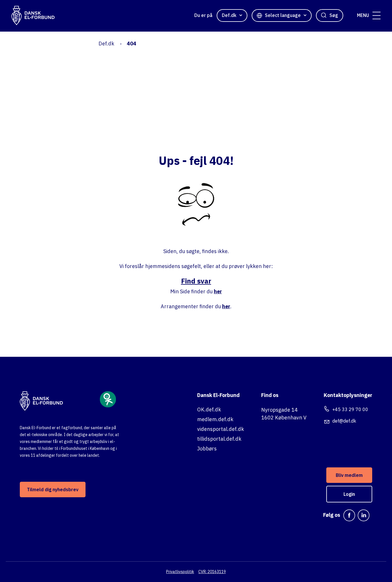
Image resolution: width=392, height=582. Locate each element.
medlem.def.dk (215, 419)
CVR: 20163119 (212, 571)
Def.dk (106, 43)
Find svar (196, 281)
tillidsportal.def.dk (219, 438)
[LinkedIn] (363, 515)
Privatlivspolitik (180, 571)
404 (131, 43)
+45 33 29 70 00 (350, 409)
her (218, 291)
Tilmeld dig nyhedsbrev (52, 489)
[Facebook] (349, 515)
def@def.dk (344, 421)
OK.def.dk (209, 409)
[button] (376, 15)
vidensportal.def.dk (220, 429)
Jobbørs (207, 448)
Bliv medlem (349, 475)
